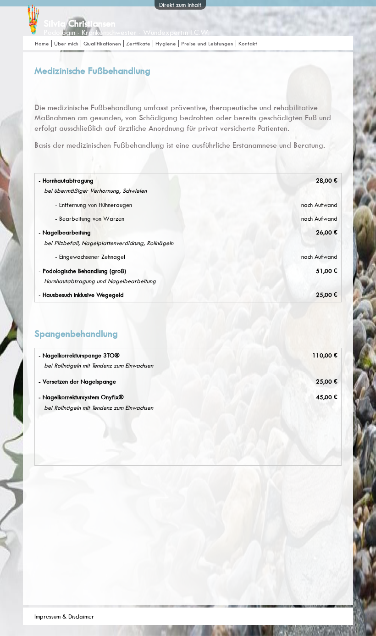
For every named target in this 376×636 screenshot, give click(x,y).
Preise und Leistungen (207, 43)
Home (42, 43)
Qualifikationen (102, 43)
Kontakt (247, 43)
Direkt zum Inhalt (180, 4)
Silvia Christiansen (80, 23)
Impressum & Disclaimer (64, 616)
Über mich (66, 43)
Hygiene (165, 43)
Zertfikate (138, 43)
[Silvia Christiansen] (33, 30)
